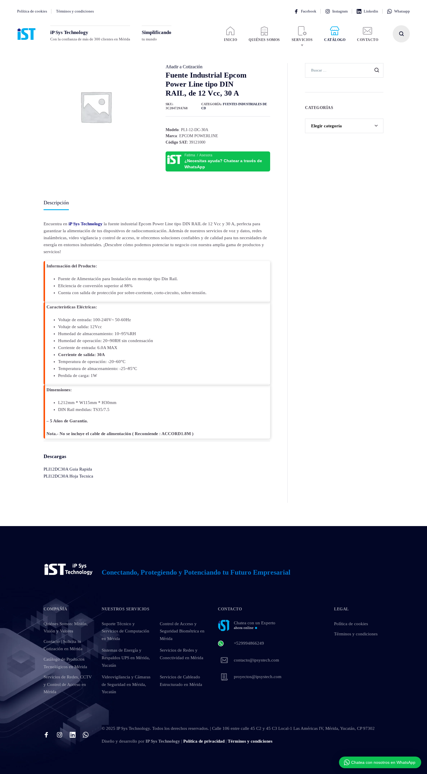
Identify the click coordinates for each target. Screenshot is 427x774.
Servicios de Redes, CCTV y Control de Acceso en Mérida (68, 684)
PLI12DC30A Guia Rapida (68, 469)
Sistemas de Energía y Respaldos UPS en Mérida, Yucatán (126, 657)
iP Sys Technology (86, 223)
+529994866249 (249, 643)
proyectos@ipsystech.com (257, 676)
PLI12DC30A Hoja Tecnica (68, 476)
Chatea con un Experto (254, 625)
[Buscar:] (344, 70)
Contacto (367, 40)
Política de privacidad (204, 741)
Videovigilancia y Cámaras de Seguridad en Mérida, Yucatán (126, 684)
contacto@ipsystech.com (256, 660)
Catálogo (334, 40)
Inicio (230, 40)
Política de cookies (32, 11)
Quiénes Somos (264, 40)
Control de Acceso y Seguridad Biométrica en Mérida (182, 631)
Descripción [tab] (56, 202)
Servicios (302, 40)
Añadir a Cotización (184, 66)
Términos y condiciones (75, 11)
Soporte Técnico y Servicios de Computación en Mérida (125, 631)
